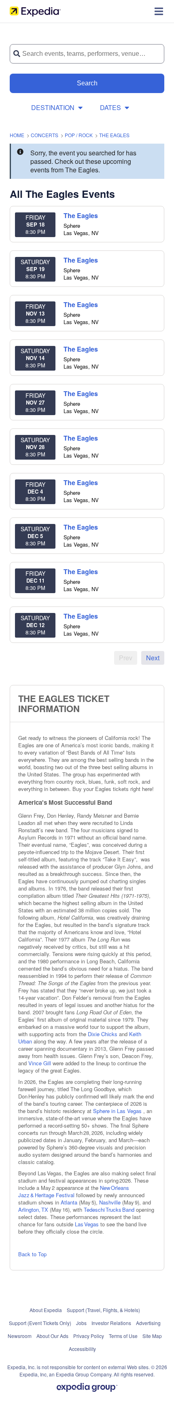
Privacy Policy (88, 1335)
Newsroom (20, 1335)
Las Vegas (87, 1224)
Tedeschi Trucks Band (109, 1209)
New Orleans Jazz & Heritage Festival (73, 1191)
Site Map (152, 1335)
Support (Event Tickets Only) (40, 1322)
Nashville (110, 1202)
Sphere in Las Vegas (118, 1111)
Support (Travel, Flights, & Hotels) (103, 1309)
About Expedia (46, 1309)
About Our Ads (52, 1335)
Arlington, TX (34, 1209)
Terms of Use (123, 1335)
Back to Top (32, 1254)
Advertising (148, 1322)
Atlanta (69, 1202)
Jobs (81, 1322)
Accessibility (82, 1348)
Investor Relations (111, 1322)
